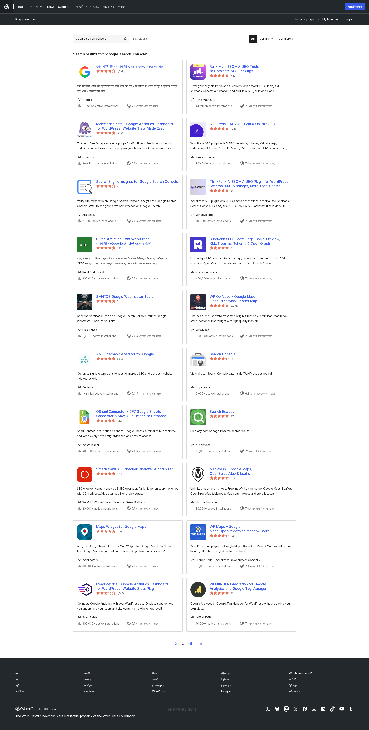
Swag (226, 691)
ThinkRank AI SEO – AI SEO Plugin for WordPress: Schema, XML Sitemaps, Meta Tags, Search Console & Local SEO (249, 183)
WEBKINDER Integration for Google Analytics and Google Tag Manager (238, 586)
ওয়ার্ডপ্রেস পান (355, 6)
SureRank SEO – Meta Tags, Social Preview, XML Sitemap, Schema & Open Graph (245, 241)
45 (190, 644)
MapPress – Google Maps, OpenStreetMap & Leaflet (231, 471)
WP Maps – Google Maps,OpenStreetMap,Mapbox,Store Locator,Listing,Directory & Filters (240, 529)
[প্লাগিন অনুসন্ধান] (125, 39)
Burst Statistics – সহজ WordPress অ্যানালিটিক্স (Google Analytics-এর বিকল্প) (124, 241)
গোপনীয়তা (19, 691)
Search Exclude (222, 412)
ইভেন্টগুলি (225, 679)
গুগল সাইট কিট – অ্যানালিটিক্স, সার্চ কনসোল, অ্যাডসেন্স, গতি (129, 66)
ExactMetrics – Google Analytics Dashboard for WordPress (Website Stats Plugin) (132, 586)
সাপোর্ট (155, 679)
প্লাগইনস (88, 685)
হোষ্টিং (17, 685)
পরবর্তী (199, 643)
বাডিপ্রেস (295, 691)
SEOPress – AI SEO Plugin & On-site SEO (242, 124)
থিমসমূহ (87, 679)
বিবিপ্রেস (294, 685)
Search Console (222, 354)
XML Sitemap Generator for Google (125, 354)
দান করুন (226, 685)
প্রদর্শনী (87, 673)
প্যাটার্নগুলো (89, 691)
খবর (17, 679)
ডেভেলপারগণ (158, 685)
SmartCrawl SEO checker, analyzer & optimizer (134, 469)
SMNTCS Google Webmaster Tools (124, 297)
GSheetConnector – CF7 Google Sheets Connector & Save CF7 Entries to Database (131, 414)
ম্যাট (292, 679)
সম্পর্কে (18, 673)
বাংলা (54, 709)
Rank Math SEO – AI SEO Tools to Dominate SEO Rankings (234, 68)
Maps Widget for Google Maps (121, 527)
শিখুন (154, 673)
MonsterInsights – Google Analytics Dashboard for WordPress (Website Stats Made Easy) (134, 126)
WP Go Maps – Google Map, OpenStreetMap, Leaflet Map (233, 299)
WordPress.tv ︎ (162, 691)
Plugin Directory (25, 19)
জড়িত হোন (225, 673)
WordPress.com (300, 673)
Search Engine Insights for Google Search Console (137, 181)
